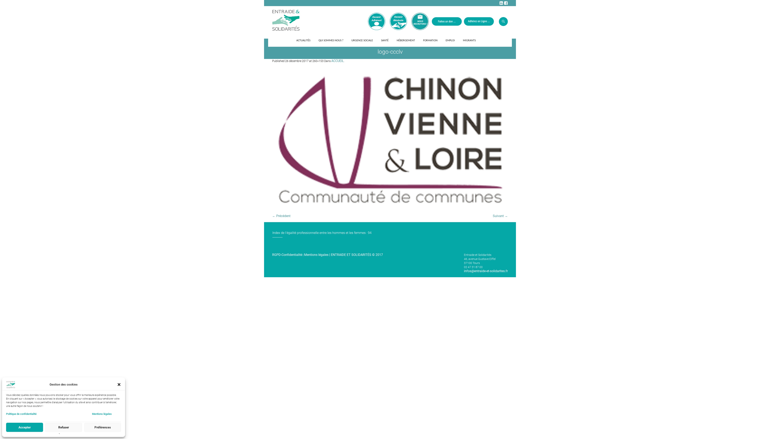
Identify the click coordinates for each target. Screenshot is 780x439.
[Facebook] (506, 3)
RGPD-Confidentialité (287, 255)
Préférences (102, 427)
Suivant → (500, 216)
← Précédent (281, 216)
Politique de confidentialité (21, 413)
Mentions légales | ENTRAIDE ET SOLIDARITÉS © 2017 (343, 255)
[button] (119, 384)
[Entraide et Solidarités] (286, 20)
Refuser (63, 427)
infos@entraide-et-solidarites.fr (486, 271)
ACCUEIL (337, 61)
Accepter (24, 427)
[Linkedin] (501, 3)
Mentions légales (102, 413)
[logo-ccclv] (390, 140)
